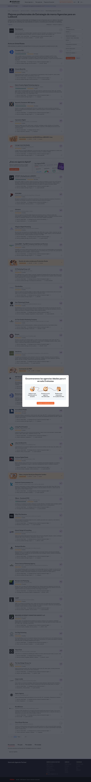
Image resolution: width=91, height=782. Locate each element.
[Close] (67, 376)
